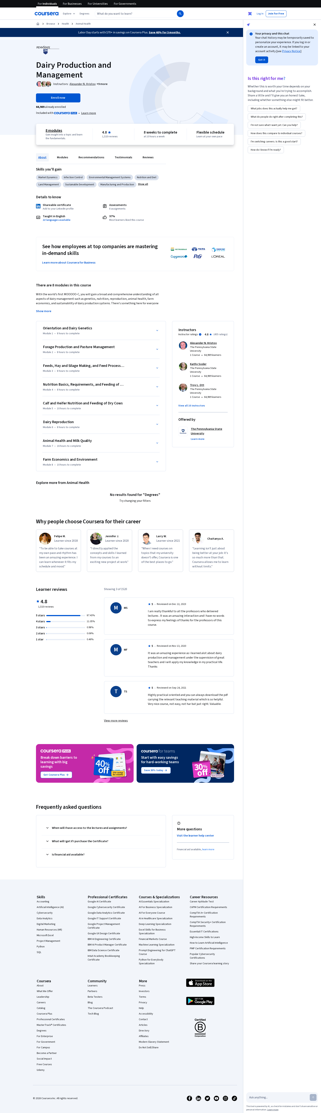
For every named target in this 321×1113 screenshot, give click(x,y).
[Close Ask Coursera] (249, 13)
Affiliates (144, 1036)
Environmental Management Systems (110, 177)
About (42, 157)
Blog (90, 1002)
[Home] (37, 23)
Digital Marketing (46, 924)
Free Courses (44, 1064)
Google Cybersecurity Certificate (106, 907)
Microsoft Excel (45, 935)
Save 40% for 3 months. (165, 32)
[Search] (180, 13)
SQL (39, 952)
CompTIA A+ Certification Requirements (204, 914)
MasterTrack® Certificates (51, 1025)
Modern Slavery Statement (154, 1042)
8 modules (54, 130)
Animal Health (83, 24)
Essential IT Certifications (204, 932)
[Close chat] (314, 24)
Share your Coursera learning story (209, 963)
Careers (41, 1002)
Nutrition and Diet (146, 177)
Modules (62, 157)
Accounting (43, 901)
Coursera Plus (44, 1014)
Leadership (43, 997)
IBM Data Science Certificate (103, 950)
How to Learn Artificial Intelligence (209, 943)
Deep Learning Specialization (155, 924)
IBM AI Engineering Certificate (104, 939)
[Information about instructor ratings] (200, 334)
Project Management (48, 941)
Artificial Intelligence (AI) (50, 907)
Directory (144, 1031)
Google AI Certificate (99, 901)
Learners (93, 986)
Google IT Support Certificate (104, 918)
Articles (143, 1025)
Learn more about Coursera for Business (68, 263)
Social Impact (44, 1059)
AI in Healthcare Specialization (155, 918)
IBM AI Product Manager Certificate (107, 945)
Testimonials (123, 157)
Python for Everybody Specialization (151, 961)
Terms (142, 997)
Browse (50, 24)
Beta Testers (95, 997)
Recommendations (91, 157)
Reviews (148, 157)
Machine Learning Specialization (156, 945)
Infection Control (73, 177)
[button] (84, 13)
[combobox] (132, 13)
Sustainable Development (79, 184)
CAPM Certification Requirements (208, 907)
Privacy (143, 1002)
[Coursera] (46, 14)
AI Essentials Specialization (154, 901)
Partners (92, 991)
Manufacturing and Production (117, 184)
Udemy (41, 1070)
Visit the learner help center (195, 836)
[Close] (227, 32)
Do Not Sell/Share (149, 1047)
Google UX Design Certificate (104, 933)
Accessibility (146, 1014)
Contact (143, 1019)
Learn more (88, 113)
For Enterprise (45, 1036)
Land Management (48, 184)
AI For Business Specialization (155, 907)
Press (142, 986)
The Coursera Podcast (100, 1008)
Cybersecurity (45, 913)
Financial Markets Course (153, 939)
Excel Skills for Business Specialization (152, 931)
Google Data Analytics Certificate (106, 913)
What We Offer (45, 991)
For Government (46, 1042)
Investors (144, 991)
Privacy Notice (291, 51)
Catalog (41, 1008)
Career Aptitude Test (202, 901)
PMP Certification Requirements (208, 948)
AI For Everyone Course (152, 913)
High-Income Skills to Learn (205, 937)
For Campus (43, 1047)
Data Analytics (44, 918)
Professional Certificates (51, 1019)
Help (141, 1008)
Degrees (41, 1031)
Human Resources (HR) (49, 930)
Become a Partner (47, 1053)
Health (65, 24)
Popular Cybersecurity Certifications (202, 956)
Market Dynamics (48, 177)
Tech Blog (93, 1014)
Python (41, 947)
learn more (208, 849)
